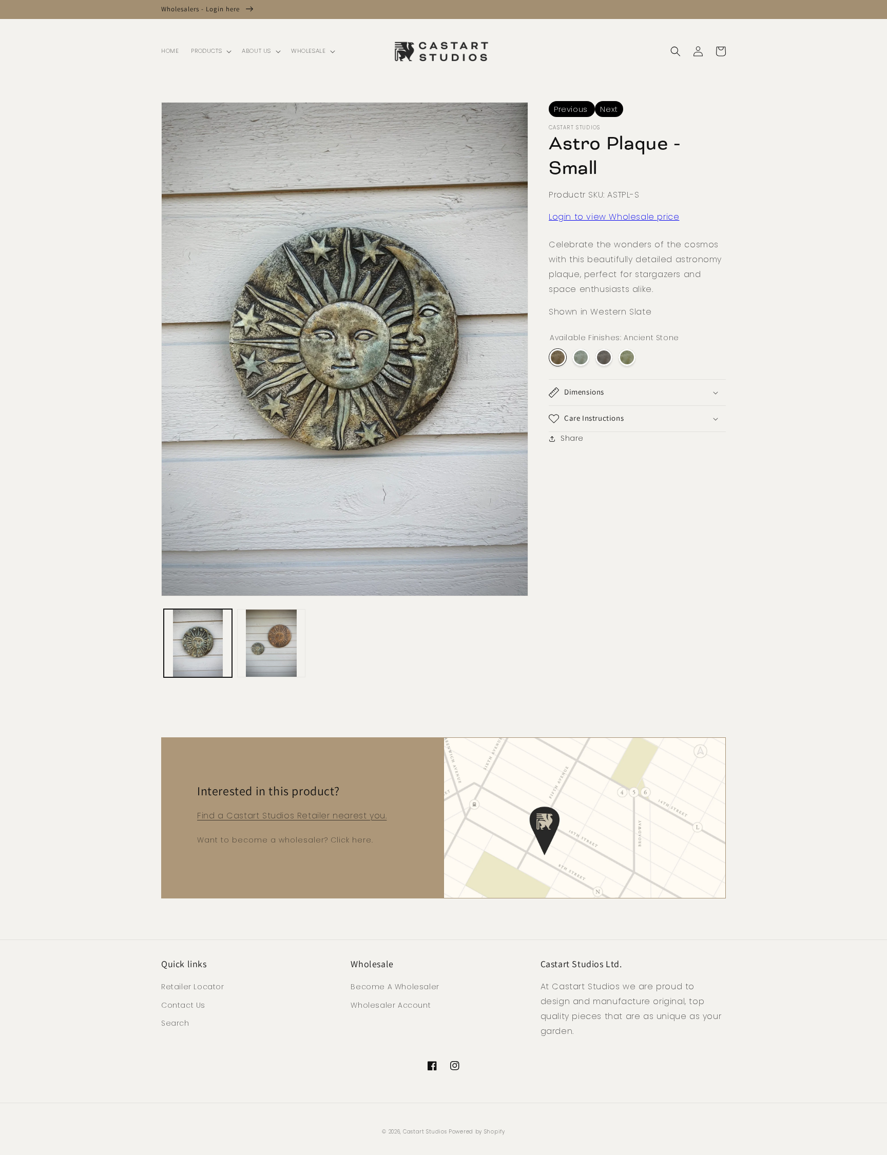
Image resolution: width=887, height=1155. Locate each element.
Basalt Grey (604, 357)
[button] (210, 51)
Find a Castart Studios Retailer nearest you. (292, 815)
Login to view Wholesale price (614, 217)
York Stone (627, 357)
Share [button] (572, 438)
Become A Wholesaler (395, 987)
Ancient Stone (558, 357)
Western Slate (581, 357)
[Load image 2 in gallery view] (271, 643)
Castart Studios (426, 1132)
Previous (572, 109)
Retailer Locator (192, 987)
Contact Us (183, 1005)
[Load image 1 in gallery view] (198, 643)
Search (175, 1023)
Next (609, 109)
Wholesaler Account (391, 1005)
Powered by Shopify (477, 1132)
